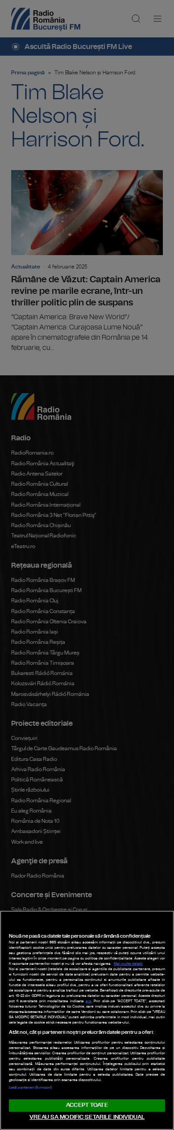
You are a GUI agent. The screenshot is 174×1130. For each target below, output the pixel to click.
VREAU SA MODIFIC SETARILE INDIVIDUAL (87, 1117)
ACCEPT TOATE (87, 1105)
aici (88, 1001)
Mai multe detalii (128, 964)
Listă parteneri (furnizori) (30, 1087)
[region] (87, 1020)
